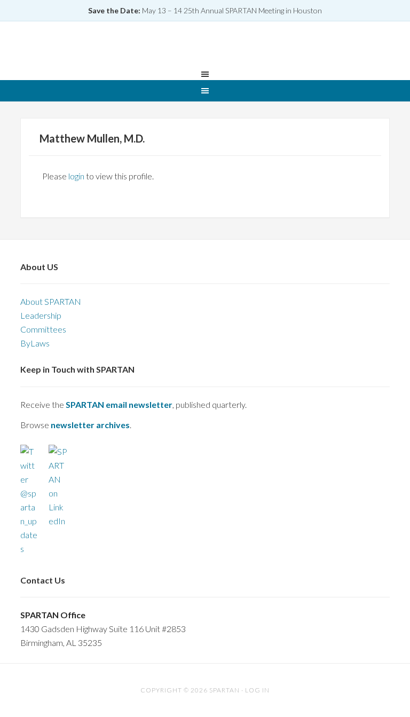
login (76, 176)
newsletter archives (90, 425)
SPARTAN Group (205, 47)
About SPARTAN (50, 301)
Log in (257, 690)
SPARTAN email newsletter (119, 404)
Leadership (40, 315)
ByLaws (35, 343)
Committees (43, 329)
